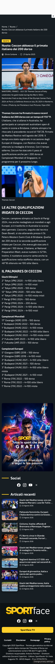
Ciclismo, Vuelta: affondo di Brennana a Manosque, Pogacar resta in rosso (35, 526)
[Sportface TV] (27, 437)
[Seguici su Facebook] (19, 485)
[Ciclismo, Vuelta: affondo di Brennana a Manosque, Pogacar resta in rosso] (10, 527)
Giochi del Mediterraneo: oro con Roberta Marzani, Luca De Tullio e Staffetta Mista (36, 502)
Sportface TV (27, 630)
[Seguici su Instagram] (24, 485)
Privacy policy (47, 640)
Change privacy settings (43, 661)
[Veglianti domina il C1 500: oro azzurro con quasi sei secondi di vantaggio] (10, 563)
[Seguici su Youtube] (30, 485)
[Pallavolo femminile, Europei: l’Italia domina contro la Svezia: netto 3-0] (10, 515)
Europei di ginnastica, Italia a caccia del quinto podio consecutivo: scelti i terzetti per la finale (36, 575)
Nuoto (6, 41)
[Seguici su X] (36, 485)
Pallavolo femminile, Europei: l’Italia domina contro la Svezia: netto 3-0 (35, 514)
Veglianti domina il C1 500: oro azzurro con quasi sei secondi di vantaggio (35, 562)
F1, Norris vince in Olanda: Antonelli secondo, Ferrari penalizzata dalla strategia (33, 538)
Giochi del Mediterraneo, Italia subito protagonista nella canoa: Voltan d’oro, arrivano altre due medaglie (35, 587)
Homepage (35, 640)
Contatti (7, 640)
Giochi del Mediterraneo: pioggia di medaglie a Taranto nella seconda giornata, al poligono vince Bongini (35, 551)
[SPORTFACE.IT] (28, 611)
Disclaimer (21, 640)
